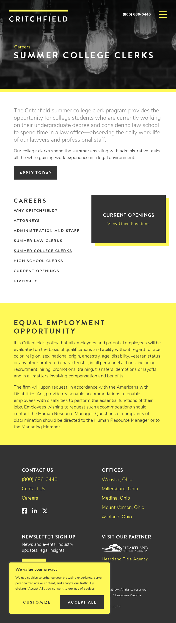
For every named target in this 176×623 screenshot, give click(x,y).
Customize (37, 602)
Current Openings (36, 271)
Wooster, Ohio (117, 479)
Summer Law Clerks (38, 241)
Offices (112, 470)
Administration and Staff (47, 231)
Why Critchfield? (35, 211)
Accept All (82, 602)
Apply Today (35, 173)
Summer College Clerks (43, 251)
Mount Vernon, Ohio (123, 507)
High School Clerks (38, 261)
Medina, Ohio (116, 498)
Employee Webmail (128, 595)
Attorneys (27, 221)
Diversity (25, 281)
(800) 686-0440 (137, 14)
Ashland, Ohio (117, 517)
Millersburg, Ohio (120, 489)
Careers (22, 47)
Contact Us (33, 489)
